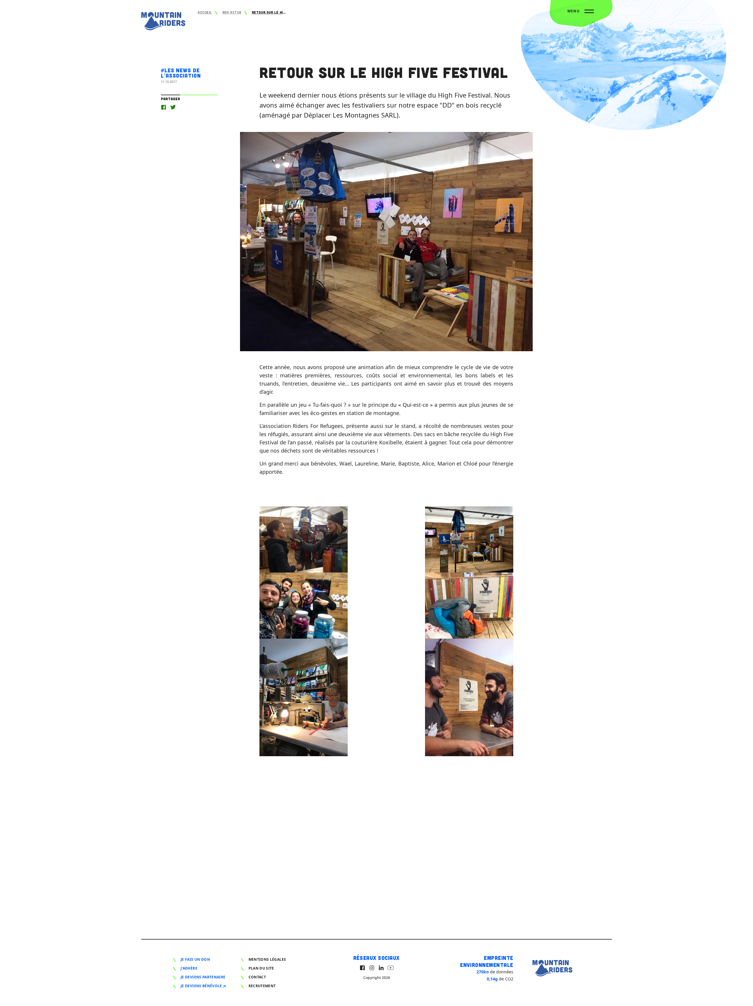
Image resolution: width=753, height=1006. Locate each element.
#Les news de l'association (181, 73)
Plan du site (261, 968)
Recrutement (262, 985)
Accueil (205, 12)
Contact (257, 977)
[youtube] (390, 967)
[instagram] (371, 967)
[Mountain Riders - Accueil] (163, 22)
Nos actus (231, 12)
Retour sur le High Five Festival (269, 12)
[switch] (580, 13)
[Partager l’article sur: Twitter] (173, 107)
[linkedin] (381, 967)
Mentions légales (267, 959)
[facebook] (362, 967)
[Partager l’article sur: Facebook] (163, 107)
